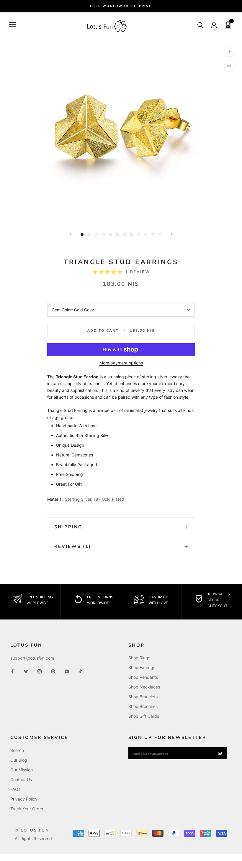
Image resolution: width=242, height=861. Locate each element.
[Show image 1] (82, 234)
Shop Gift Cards (143, 716)
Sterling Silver (78, 499)
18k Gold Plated (109, 499)
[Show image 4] (103, 234)
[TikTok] (80, 670)
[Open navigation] (12, 24)
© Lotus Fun (32, 830)
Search (17, 750)
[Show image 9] (138, 234)
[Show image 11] (152, 234)
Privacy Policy (23, 798)
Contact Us (21, 779)
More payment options (121, 362)
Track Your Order (26, 808)
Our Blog (18, 760)
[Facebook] (12, 670)
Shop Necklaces (144, 686)
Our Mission (21, 769)
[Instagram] (39, 670)
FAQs (15, 789)
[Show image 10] (145, 234)
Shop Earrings (141, 667)
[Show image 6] (117, 234)
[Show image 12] (159, 234)
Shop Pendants (143, 677)
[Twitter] (26, 670)
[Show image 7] (124, 234)
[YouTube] (67, 670)
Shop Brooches (143, 706)
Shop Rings (139, 657)
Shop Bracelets (143, 696)
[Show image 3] (96, 234)
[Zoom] (229, 51)
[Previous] (70, 234)
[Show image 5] (110, 234)
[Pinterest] (53, 670)
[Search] (200, 25)
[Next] (171, 234)
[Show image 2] (89, 234)
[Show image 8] (131, 234)
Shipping (68, 527)
